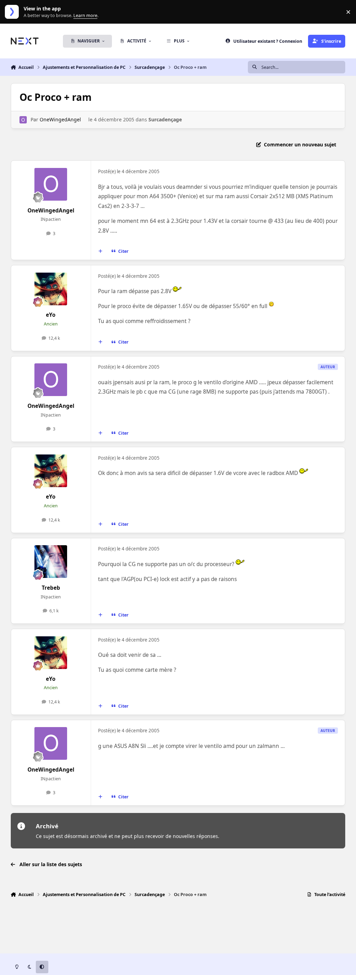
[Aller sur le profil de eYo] (50, 289)
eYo (51, 315)
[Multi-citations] (100, 251)
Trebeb (51, 587)
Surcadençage (165, 119)
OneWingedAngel (60, 119)
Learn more (13, 12)
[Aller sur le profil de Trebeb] (50, 561)
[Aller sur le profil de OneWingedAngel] (23, 119)
